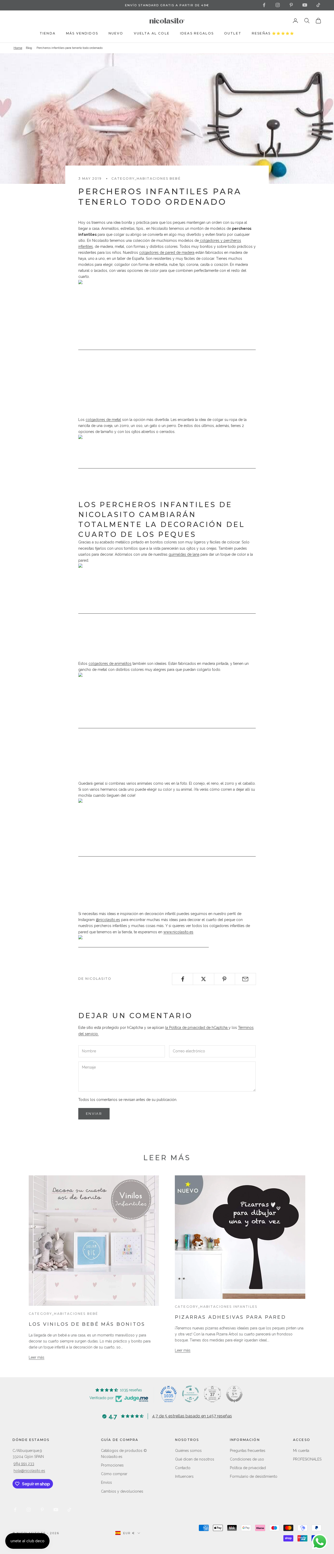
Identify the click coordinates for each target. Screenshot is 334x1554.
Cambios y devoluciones (122, 1491)
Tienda (48, 33)
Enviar (94, 1114)
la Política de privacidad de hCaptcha (197, 1027)
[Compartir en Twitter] (203, 979)
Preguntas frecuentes (247, 1451)
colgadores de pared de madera (166, 252)
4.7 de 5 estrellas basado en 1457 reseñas (192, 1416)
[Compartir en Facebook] (182, 979)
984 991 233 (24, 1464)
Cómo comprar (114, 1474)
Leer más (36, 1357)
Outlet (232, 33)
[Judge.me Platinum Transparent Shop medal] (190, 1394)
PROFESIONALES (307, 1459)
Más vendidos (82, 33)
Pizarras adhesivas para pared (230, 1317)
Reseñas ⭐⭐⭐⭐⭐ (273, 33)
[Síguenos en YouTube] (304, 5)
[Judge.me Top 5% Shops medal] (234, 1394)
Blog (29, 48)
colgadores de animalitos (110, 663)
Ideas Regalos (197, 33)
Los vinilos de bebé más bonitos (87, 1324)
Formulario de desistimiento (253, 1476)
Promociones (112, 1465)
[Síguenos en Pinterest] (291, 5)
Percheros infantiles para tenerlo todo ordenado (70, 48)
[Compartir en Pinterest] (224, 979)
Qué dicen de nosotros (194, 1459)
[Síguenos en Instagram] (277, 5)
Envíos (106, 1482)
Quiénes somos (188, 1451)
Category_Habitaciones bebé (146, 178)
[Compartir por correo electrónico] (245, 979)
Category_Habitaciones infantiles (216, 1307)
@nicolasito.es (108, 920)
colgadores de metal (103, 420)
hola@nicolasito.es (29, 1471)
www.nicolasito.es (178, 932)
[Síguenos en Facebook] (264, 5)
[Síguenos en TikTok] (318, 5)
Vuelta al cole (152, 33)
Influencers (184, 1476)
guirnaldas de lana (184, 554)
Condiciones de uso (247, 1459)
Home (18, 48)
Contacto (182, 1468)
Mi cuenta (301, 1451)
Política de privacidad (248, 1468)
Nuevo (116, 33)
